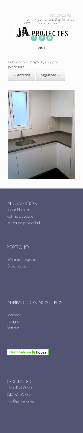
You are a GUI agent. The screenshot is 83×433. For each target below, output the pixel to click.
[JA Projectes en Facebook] (34, 38)
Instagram (14, 321)
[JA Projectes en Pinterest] (49, 38)
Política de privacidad (23, 223)
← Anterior (21, 75)
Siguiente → (50, 75)
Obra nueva (17, 266)
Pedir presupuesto (20, 216)
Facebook (14, 315)
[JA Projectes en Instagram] (42, 38)
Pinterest (13, 328)
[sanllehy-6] (41, 178)
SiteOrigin (50, 424)
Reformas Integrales (21, 259)
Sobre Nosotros (18, 210)
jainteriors (16, 67)
